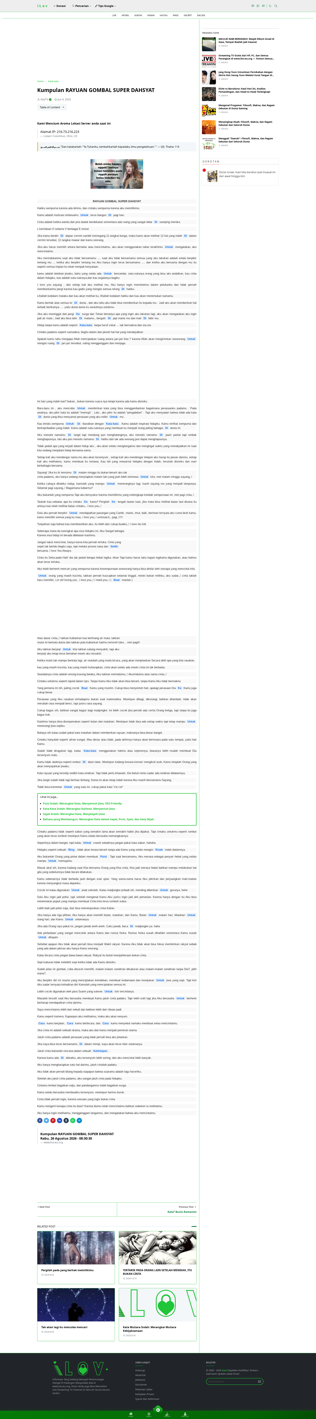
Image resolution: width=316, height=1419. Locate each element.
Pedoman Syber (144, 1389)
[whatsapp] (258, 6)
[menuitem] (59, 6)
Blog (71, 849)
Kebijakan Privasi (144, 1394)
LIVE (114, 15)
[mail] (263, 6)
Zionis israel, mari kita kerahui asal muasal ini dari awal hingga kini (247, 174)
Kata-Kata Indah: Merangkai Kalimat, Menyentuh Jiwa (79, 809)
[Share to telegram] (79, 1120)
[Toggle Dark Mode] (270, 6)
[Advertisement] (117, 49)
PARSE (176, 15)
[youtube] (252, 6)
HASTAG (164, 15)
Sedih (114, 546)
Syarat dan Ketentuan (147, 1398)
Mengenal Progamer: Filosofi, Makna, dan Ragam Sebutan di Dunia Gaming (247, 107)
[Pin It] (53, 1120)
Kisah (159, 849)
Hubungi (140, 1370)
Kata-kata (86, 325)
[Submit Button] (259, 1381)
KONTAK (138, 15)
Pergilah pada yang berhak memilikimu (67, 1270)
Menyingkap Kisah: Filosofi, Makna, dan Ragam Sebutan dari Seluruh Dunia (245, 123)
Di (109, 215)
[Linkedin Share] (59, 1120)
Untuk (84, 215)
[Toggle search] (276, 6)
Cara (42, 1023)
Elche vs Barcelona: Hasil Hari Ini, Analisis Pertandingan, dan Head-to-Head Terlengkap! (244, 90)
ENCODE (201, 15)
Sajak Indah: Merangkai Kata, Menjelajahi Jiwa (74, 814)
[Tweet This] (46, 1120)
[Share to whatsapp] (72, 1120)
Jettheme (140, 1379)
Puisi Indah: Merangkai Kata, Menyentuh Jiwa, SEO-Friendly (82, 803)
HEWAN (151, 15)
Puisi (103, 856)
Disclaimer (141, 1384)
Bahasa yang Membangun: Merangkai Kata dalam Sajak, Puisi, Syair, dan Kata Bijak (98, 819)
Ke (78, 314)
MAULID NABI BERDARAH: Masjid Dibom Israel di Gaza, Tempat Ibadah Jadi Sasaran (246, 40)
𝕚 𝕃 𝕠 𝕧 (42, 6)
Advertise (140, 1375)
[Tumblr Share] (66, 1120)
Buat (117, 580)
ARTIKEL (125, 15)
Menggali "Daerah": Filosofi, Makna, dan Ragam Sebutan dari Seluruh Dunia (246, 140)
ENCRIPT (188, 15)
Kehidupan (100, 1051)
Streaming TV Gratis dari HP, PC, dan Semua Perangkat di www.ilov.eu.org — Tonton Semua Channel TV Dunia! (245, 58)
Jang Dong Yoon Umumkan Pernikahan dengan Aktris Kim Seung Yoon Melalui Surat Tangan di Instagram (246, 75)
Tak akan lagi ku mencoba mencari (64, 1327)
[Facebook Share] (39, 1120)
